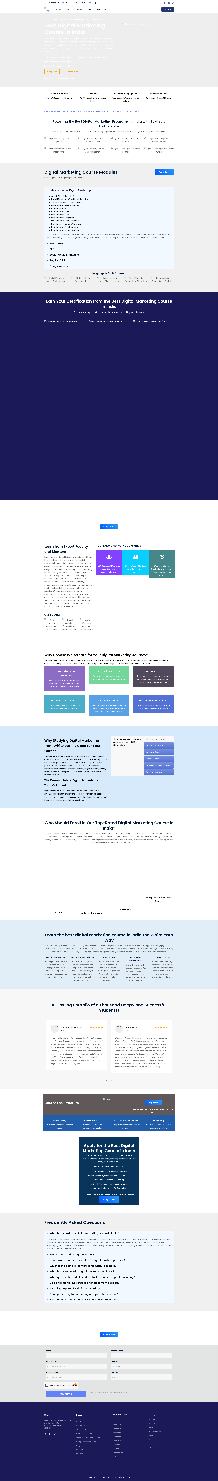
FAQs (136, 111)
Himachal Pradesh (120, 1453)
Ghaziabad (117, 1440)
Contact (79, 1449)
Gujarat (116, 1449)
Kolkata (152, 1415)
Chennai (152, 1443)
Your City (114, 1372)
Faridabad (117, 1436)
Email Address (52, 1361)
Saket (151, 1427)
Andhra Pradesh (155, 1431)
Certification (69, 111)
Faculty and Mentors (86, 111)
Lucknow (116, 1461)
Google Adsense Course (86, 1441)
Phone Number (117, 1350)
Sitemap (79, 1453)
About (78, 1421)
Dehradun (117, 1432)
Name (48, 1350)
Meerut (152, 1419)
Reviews (128, 111)
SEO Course (81, 1429)
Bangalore (117, 1424)
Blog (78, 1445)
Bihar (151, 1439)
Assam (152, 1435)
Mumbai (152, 1423)
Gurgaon (116, 1444)
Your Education (52, 1372)
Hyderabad (117, 1457)
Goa (150, 1447)
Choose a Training (118, 1361)
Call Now (167, 9)
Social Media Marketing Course (89, 1437)
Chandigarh (117, 1428)
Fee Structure (103, 111)
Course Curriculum (52, 111)
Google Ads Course (84, 1433)
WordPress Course (84, 1425)
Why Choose (117, 111)
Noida (115, 1420)
